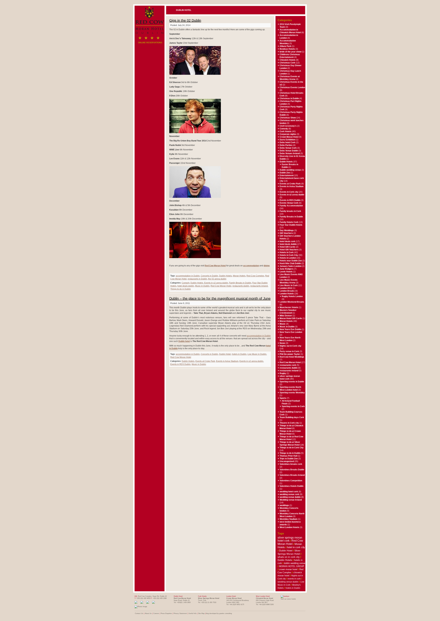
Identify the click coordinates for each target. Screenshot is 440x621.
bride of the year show (290, 52)
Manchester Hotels (289, 307)
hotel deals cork (287, 241)
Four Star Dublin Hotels (291, 225)
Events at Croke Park (205, 361)
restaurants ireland (259, 286)
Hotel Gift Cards (287, 247)
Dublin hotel (184, 341)
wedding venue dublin (290, 497)
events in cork (294, 579)
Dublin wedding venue (290, 170)
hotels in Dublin (239, 354)
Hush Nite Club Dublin (290, 263)
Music (282, 324)
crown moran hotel (288, 569)
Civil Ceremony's (288, 126)
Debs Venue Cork (288, 148)
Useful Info (192, 613)
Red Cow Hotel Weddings (292, 357)
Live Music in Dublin (257, 354)
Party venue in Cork (289, 351)
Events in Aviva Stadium (227, 361)
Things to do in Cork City (292, 447)
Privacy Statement (180, 613)
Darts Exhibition (287, 139)
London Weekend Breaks (292, 302)
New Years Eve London (291, 332)
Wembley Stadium (288, 519)
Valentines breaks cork (291, 464)
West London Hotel (263, 596)
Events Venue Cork (289, 203)
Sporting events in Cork (293, 406)
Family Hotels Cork (289, 222)
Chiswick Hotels (287, 60)
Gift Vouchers (286, 233)
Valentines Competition (291, 480)
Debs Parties (286, 145)
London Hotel (231, 596)
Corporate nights (288, 134)
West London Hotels (289, 527)
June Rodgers (286, 269)
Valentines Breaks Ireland (292, 475)
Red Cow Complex (255, 276)
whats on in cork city (289, 557)
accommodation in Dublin (188, 276)
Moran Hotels (239, 276)
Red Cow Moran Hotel (221, 286)
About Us (148, 613)
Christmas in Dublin (289, 98)
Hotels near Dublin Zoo (291, 260)
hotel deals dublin (185, 286)
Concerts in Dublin (209, 276)
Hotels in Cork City (289, 255)
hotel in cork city (296, 547)
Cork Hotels (285, 131)
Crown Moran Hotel (289, 137)
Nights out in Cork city (290, 346)
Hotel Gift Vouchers (289, 249)
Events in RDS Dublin (180, 364)
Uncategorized (287, 461)
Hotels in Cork (287, 252)
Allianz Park (285, 46)
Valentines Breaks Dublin (292, 469)
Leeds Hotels (286, 271)
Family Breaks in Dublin (240, 283)
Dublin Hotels (225, 276)
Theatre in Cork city (289, 423)
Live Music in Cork (289, 285)
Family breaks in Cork (290, 211)
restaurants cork (288, 365)
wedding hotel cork (289, 491)
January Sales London (290, 266)
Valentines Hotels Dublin (291, 486)
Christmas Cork (287, 63)
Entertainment (287, 175)
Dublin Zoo (285, 172)
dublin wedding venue (294, 563)
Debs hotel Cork (287, 142)
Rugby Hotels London (292, 296)
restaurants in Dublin (197, 279)
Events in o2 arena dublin (216, 283)
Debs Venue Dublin (289, 150)
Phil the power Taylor (290, 354)
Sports (283, 398)
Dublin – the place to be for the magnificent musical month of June (220, 298)
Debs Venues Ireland (290, 153)
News (282, 343)
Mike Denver (286, 315)
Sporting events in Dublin (292, 381)
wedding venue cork (289, 494)
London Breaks (287, 291)
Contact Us (139, 613)
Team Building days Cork (292, 417)
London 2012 (286, 288)
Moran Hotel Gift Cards (291, 318)
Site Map (201, 613)
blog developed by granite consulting (219, 613)
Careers (156, 613)
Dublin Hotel (183, 10)
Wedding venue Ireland (291, 500)
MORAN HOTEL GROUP (291, 566)
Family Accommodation (291, 205)
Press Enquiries (166, 613)
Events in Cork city (289, 192)
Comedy (185, 283)
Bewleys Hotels (287, 49)
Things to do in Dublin (180, 289)
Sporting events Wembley (292, 392)
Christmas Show (288, 118)
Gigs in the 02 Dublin (185, 20)
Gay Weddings (287, 230)
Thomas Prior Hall (288, 456)
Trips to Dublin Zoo (289, 458)
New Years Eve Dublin (290, 329)
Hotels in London (288, 258)
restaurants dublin (240, 286)
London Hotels (287, 293)
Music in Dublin (202, 286)
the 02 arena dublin (217, 279)
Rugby (283, 373)
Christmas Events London (292, 87)
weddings (284, 505)
